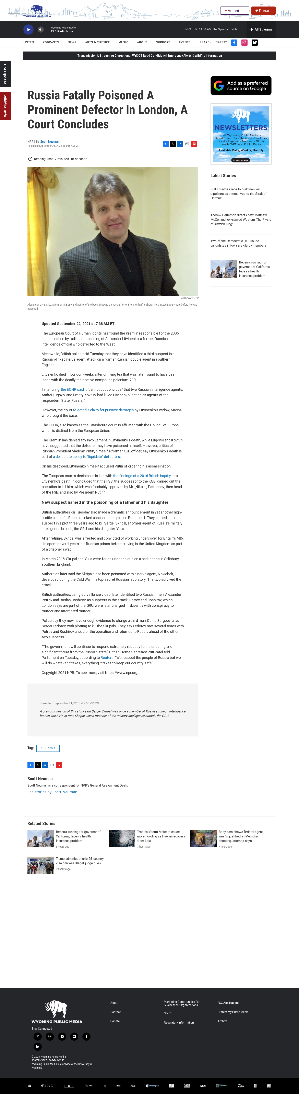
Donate (265, 11)
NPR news (48, 748)
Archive (222, 1021)
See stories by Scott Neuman (52, 791)
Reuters (107, 657)
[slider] (47, 29)
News (72, 42)
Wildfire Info (5, 105)
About (142, 42)
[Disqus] (149, 933)
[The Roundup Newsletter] (241, 134)
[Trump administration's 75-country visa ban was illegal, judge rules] (40, 865)
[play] (28, 29)
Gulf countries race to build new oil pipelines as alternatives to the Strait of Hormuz (239, 193)
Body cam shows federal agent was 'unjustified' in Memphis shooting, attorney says (241, 836)
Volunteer (236, 10)
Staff (167, 1013)
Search (206, 42)
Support (163, 42)
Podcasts (51, 42)
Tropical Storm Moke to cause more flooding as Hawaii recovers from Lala (161, 836)
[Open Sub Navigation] (37, 42)
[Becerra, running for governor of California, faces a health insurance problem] (224, 269)
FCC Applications (228, 1002)
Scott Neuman (49, 141)
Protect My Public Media (233, 1012)
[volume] (40, 29)
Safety (221, 42)
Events (185, 42)
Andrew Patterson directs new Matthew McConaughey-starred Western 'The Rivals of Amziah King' (241, 219)
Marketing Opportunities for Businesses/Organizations (182, 1003)
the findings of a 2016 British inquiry (142, 476)
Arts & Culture (97, 42)
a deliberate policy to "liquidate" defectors (86, 456)
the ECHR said (72, 389)
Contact (115, 1012)
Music (123, 42)
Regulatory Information (179, 1022)
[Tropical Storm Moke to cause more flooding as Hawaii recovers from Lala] (122, 838)
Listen (28, 42)
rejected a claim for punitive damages (103, 410)
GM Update (5, 74)
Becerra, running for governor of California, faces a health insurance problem (78, 836)
